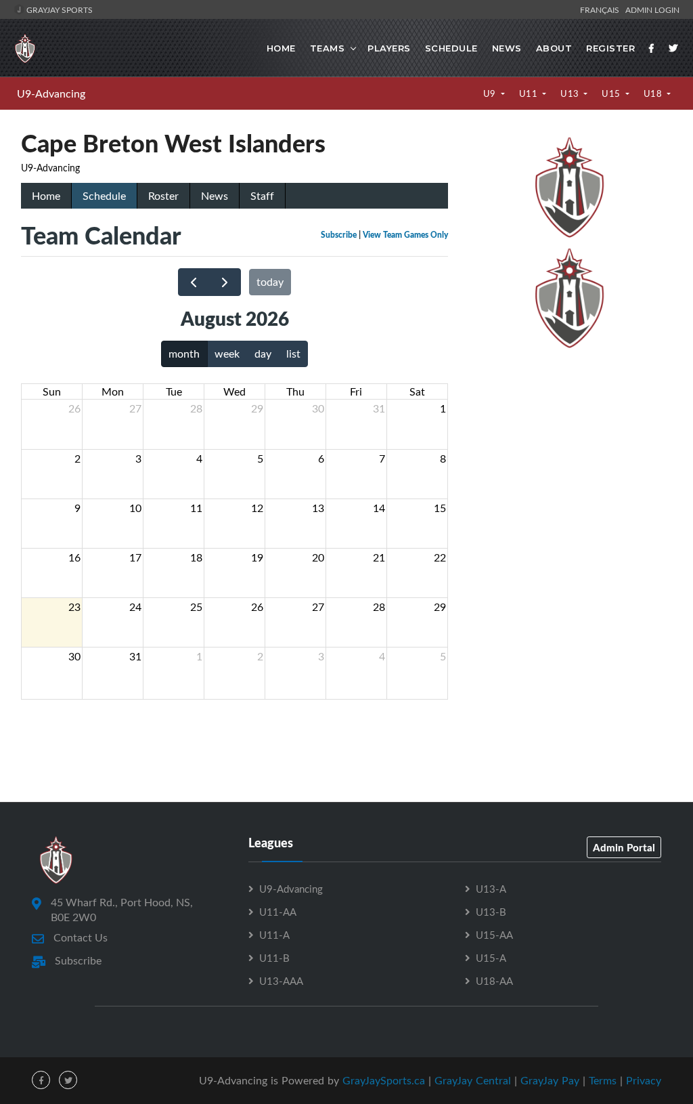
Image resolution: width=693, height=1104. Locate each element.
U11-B (274, 957)
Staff (262, 195)
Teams (327, 48)
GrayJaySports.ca (383, 1080)
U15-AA (494, 934)
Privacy (643, 1080)
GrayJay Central (472, 1080)
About (554, 48)
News (507, 48)
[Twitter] (673, 48)
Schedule (451, 48)
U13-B (491, 911)
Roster (163, 195)
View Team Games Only (405, 234)
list (293, 353)
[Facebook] (652, 48)
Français (601, 9)
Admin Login (652, 9)
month (184, 353)
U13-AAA (281, 981)
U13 (570, 93)
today (270, 281)
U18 (654, 93)
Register (610, 48)
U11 (529, 93)
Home (281, 48)
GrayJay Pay (549, 1080)
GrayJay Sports (58, 9)
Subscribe (339, 234)
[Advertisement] (570, 449)
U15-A (491, 957)
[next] (225, 282)
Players (389, 48)
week (227, 353)
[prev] (194, 282)
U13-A (491, 888)
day (262, 353)
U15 (612, 93)
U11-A (274, 934)
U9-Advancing (51, 93)
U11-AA (277, 911)
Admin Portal (624, 847)
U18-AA (494, 981)
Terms (603, 1080)
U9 (491, 93)
